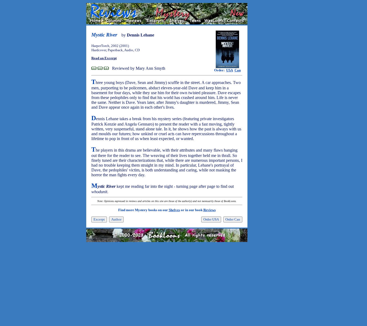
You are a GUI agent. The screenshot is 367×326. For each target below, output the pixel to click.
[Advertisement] (265, 83)
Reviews (209, 210)
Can (238, 70)
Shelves (174, 210)
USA (229, 70)
